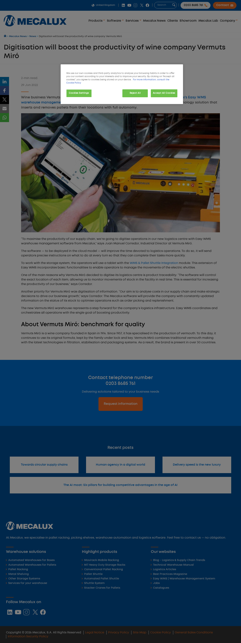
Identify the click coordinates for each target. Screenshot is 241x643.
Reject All (135, 93)
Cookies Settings (79, 93)
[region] (122, 84)
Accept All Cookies (164, 93)
